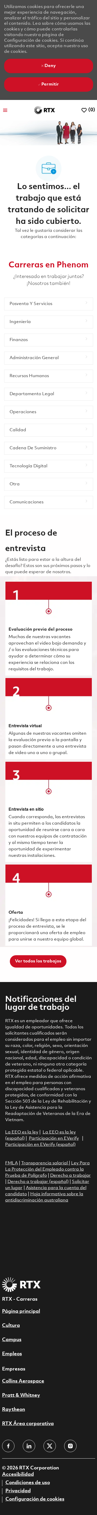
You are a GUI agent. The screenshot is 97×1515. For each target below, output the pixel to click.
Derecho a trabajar (70, 1175)
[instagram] (70, 1446)
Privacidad (18, 1491)
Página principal (21, 1311)
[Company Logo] (44, 110)
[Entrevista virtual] (48, 718)
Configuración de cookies (34, 1499)
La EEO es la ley (21, 1132)
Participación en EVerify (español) (40, 1144)
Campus (11, 1339)
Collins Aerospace (23, 1381)
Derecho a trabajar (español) (38, 1182)
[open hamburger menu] (5, 110)
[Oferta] (48, 905)
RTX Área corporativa (28, 1423)
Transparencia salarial (45, 1163)
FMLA (11, 1163)
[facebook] (8, 1446)
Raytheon (13, 1409)
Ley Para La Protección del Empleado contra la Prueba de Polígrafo (47, 1169)
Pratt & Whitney (21, 1395)
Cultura (11, 1325)
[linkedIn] (29, 1446)
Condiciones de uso (27, 1482)
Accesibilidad (18, 1474)
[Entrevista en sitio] (48, 812)
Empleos (12, 1354)
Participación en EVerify (54, 1138)
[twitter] (49, 1446)
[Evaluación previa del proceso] (48, 629)
